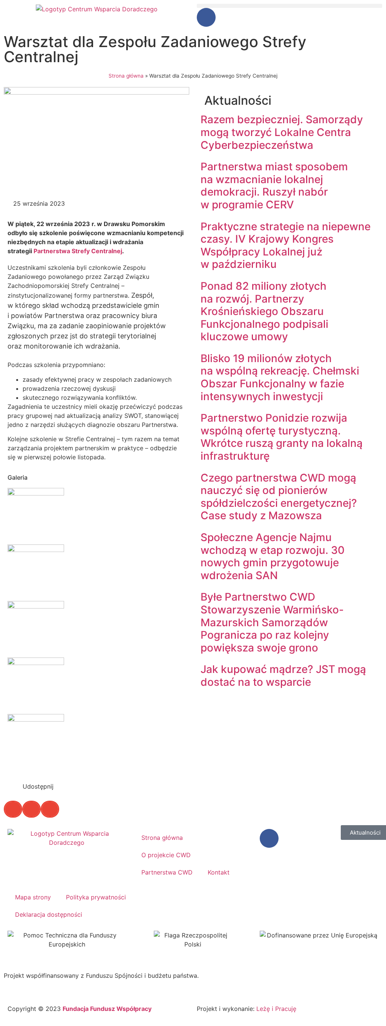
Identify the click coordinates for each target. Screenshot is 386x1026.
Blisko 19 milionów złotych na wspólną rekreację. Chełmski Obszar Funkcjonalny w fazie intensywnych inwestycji (280, 377)
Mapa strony (33, 897)
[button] (289, 6)
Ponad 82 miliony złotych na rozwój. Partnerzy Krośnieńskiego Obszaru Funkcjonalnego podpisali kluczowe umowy (264, 311)
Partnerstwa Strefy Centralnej (78, 251)
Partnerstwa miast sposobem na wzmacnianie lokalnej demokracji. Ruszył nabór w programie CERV (274, 185)
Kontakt (219, 872)
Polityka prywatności (96, 897)
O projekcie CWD (166, 855)
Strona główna (126, 76)
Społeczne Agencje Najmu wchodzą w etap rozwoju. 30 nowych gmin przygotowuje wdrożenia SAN (273, 556)
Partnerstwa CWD (167, 872)
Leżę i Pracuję (276, 1008)
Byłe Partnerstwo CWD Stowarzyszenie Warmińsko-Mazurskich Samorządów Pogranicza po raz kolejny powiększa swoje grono (272, 622)
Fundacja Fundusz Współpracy (107, 1008)
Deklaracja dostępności (48, 914)
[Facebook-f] (206, 17)
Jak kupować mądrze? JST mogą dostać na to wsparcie (283, 675)
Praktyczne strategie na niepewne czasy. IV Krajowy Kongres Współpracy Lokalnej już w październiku (286, 245)
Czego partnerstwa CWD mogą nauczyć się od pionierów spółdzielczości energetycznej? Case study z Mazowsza (279, 496)
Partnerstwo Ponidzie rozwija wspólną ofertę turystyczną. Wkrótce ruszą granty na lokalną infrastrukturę (282, 436)
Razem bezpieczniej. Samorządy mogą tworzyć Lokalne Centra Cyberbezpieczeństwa (282, 132)
